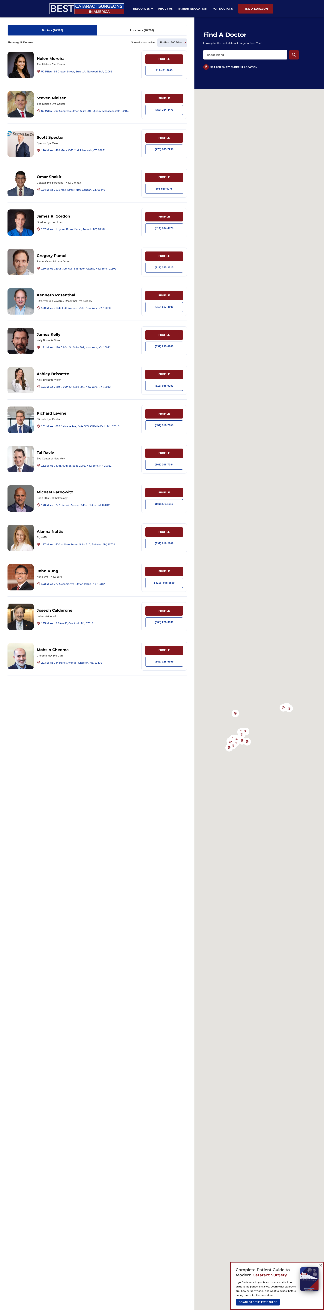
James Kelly (48, 334)
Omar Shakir (49, 177)
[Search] (294, 54)
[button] (289, 708)
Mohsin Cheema (53, 649)
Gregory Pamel (51, 255)
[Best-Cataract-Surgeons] (87, 4)
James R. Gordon (53, 216)
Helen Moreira (50, 58)
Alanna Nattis (50, 531)
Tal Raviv (45, 452)
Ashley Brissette (53, 374)
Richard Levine (51, 413)
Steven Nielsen (52, 98)
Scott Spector (50, 137)
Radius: (165, 42)
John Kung (47, 571)
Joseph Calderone (54, 610)
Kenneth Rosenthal (56, 295)
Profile (164, 58)
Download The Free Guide (258, 1302)
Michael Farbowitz (55, 492)
